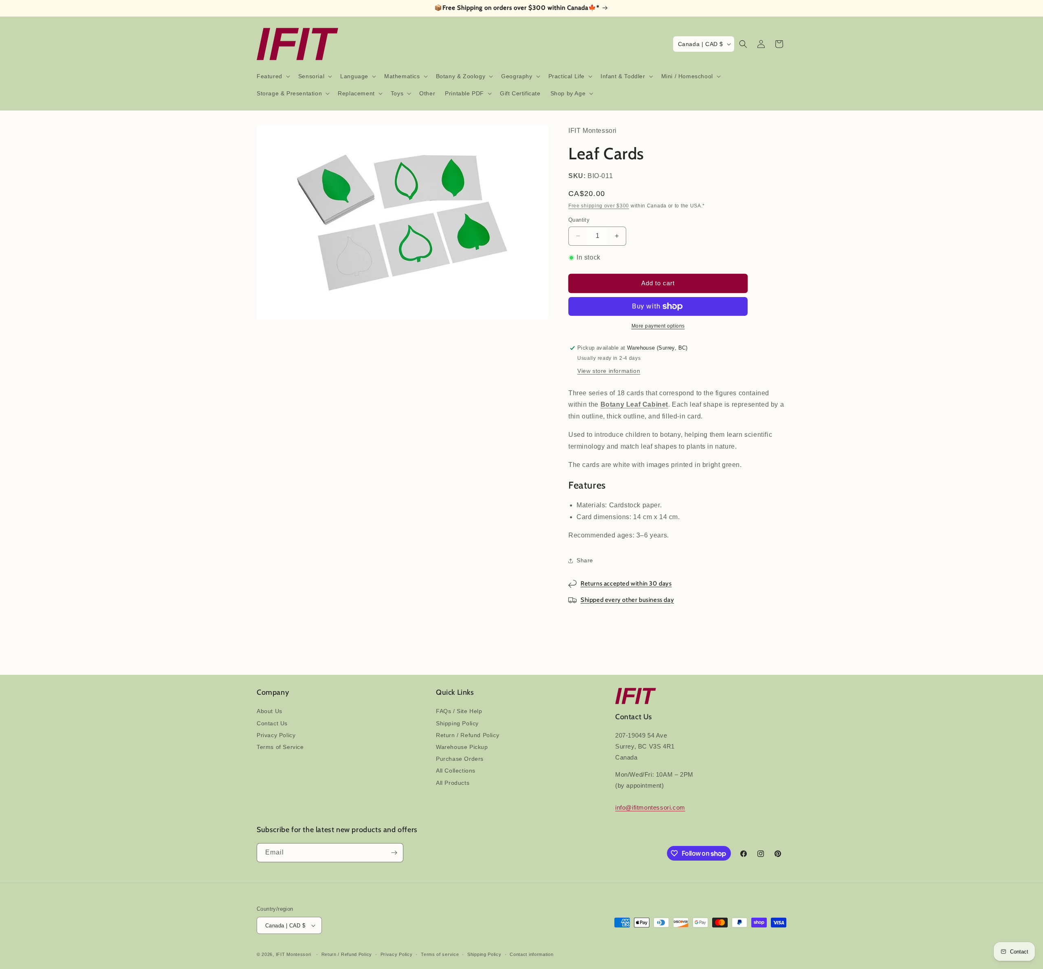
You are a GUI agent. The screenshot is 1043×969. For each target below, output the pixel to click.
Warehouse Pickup (462, 747)
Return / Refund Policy (467, 735)
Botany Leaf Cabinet (634, 404)
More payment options (658, 326)
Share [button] (585, 560)
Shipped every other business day (627, 599)
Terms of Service (280, 747)
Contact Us (272, 723)
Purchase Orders (460, 758)
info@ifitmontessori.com (650, 807)
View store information (608, 371)
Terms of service (440, 954)
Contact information (531, 954)
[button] (272, 76)
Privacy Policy (276, 735)
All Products (452, 783)
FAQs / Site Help (459, 711)
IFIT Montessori (294, 954)
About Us (269, 711)
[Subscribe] (394, 852)
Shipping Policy (457, 723)
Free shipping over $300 (598, 206)
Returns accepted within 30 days (626, 583)
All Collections (455, 770)
